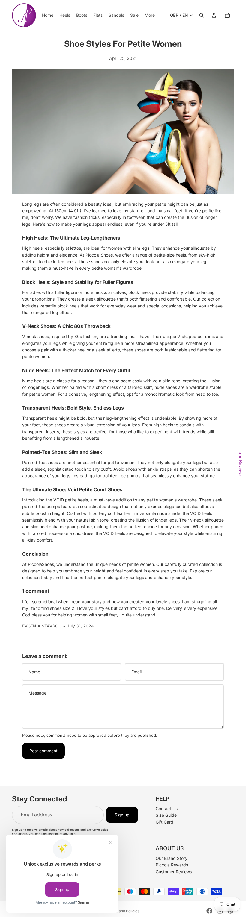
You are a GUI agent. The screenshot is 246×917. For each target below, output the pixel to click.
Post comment (43, 750)
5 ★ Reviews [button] (240, 463)
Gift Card (164, 821)
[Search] (201, 15)
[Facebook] (209, 910)
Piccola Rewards (172, 864)
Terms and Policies (123, 911)
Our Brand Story (172, 857)
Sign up (122, 814)
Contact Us (167, 808)
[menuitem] (150, 15)
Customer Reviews (174, 871)
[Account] (214, 15)
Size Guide (166, 815)
